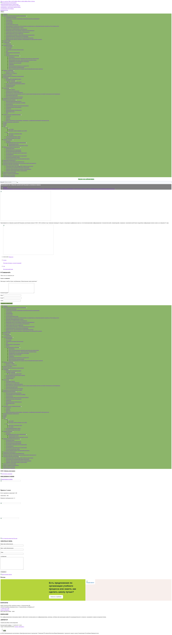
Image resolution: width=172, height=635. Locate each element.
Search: (2, 182)
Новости (11, 257)
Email (2, 298)
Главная (5, 187)
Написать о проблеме (56, 596)
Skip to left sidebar (13, 1)
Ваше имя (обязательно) (7, 544)
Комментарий (4, 292)
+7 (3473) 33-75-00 (5, 608)
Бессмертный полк (8, 269)
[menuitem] (5, 14)
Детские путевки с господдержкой (12, 263)
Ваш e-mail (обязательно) (7, 548)
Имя (2, 295)
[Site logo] (11, 10)
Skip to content (4, 1)
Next (4, 266)
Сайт (2, 300)
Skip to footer (31, 1)
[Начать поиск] (17, 182)
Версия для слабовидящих (86, 179)
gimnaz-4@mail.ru (5, 610)
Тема (2, 552)
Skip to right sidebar (23, 1)
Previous (4, 260)
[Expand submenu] (10, 42)
